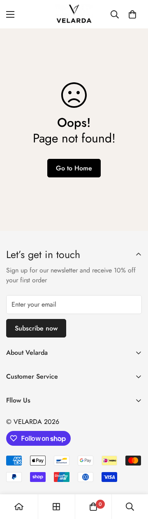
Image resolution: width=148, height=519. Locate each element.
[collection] (56, 507)
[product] (19, 507)
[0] (132, 14)
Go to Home (74, 168)
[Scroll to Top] (133, 475)
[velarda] (74, 14)
